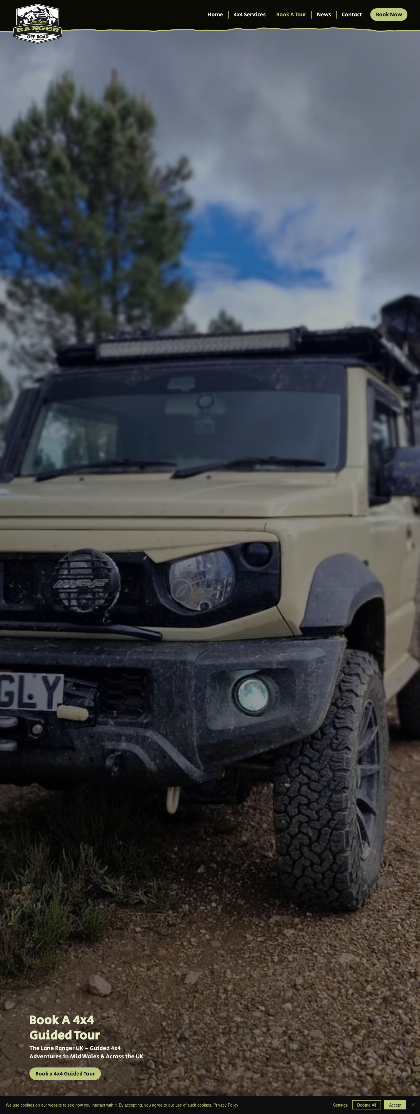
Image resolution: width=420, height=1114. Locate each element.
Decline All (366, 1105)
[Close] (413, 1104)
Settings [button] (340, 1105)
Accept (395, 1105)
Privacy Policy (225, 1105)
